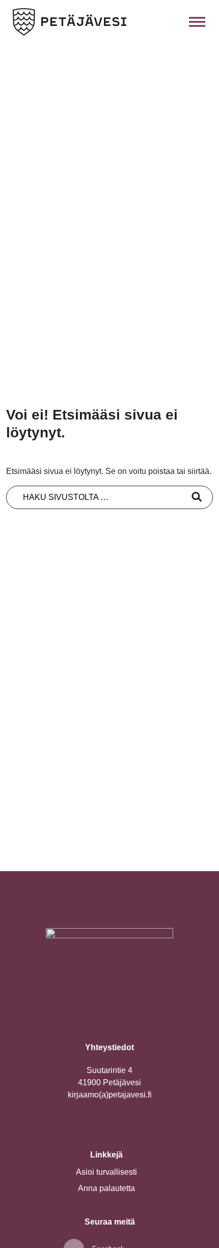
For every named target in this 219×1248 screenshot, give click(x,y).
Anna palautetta (106, 1188)
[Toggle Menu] (197, 21)
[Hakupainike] (175, 22)
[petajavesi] (70, 22)
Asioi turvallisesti (106, 1172)
